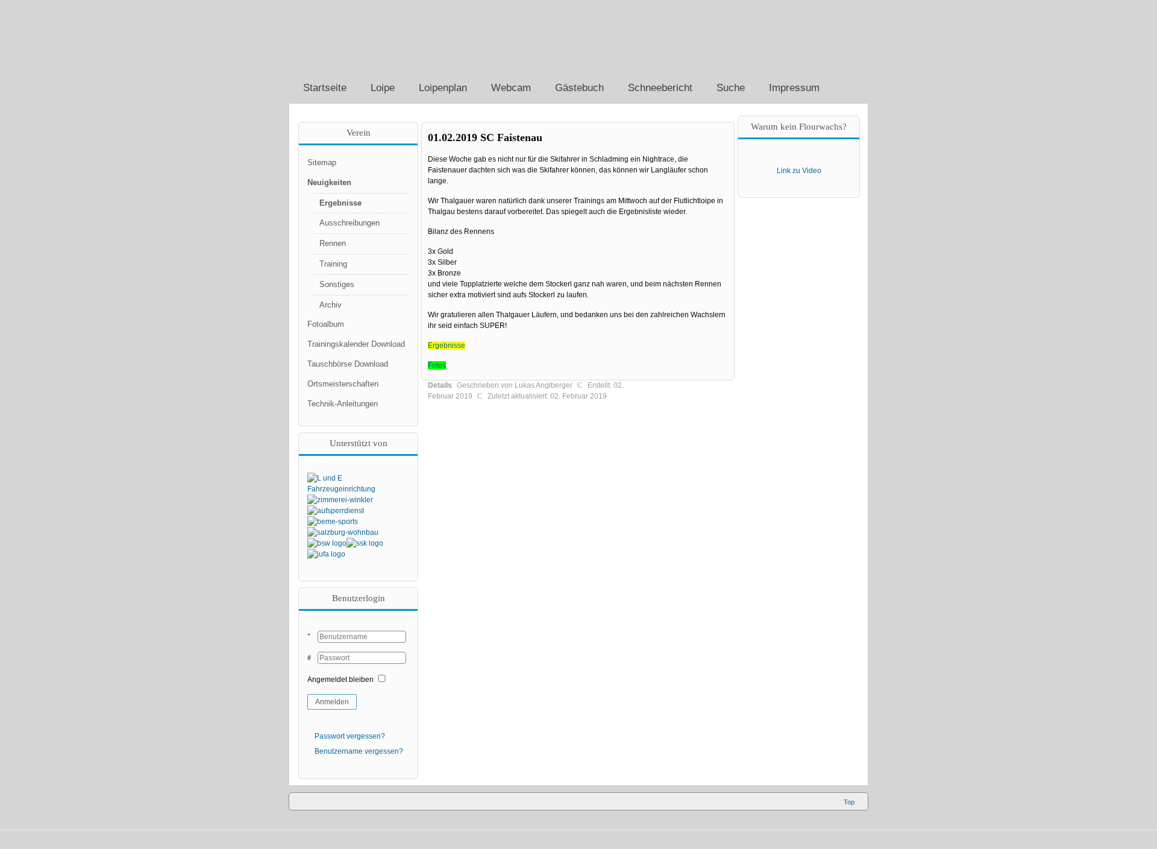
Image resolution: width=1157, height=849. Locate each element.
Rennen (332, 243)
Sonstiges (336, 284)
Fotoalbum (325, 324)
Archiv (330, 304)
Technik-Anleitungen (342, 403)
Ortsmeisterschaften (342, 383)
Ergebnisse (446, 345)
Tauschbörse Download (347, 363)
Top (849, 802)
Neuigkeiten (329, 182)
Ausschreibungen (349, 222)
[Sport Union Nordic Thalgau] (385, 36)
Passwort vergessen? (350, 736)
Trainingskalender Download (356, 344)
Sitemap (321, 162)
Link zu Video (799, 170)
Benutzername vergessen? (359, 751)
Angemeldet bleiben (340, 679)
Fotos (437, 365)
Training (333, 263)
